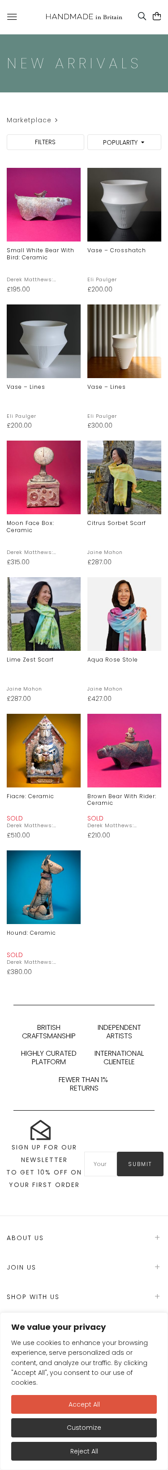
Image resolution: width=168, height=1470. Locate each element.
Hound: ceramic (31, 933)
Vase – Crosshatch (116, 250)
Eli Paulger (102, 279)
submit (140, 1164)
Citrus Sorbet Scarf (116, 523)
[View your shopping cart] (157, 16)
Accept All (84, 1404)
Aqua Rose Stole (112, 659)
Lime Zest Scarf (30, 659)
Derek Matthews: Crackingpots (30, 280)
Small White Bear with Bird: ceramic (40, 253)
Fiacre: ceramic (30, 796)
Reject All (84, 1451)
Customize (84, 1427)
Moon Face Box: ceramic (30, 526)
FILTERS (45, 141)
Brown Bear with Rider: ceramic (121, 799)
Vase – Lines (26, 387)
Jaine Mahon (105, 552)
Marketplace (29, 120)
